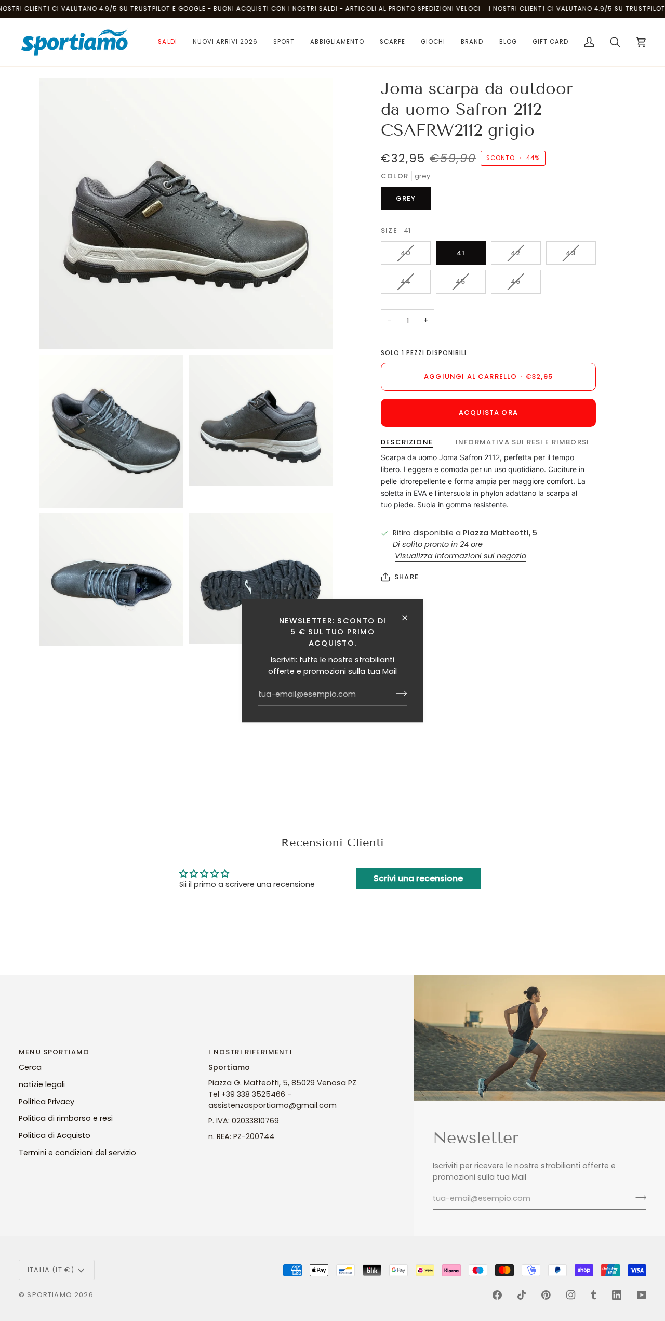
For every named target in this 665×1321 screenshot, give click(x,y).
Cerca (30, 1067)
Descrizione (407, 442)
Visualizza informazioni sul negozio (460, 556)
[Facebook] (497, 1295)
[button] (167, 42)
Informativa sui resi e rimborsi (522, 442)
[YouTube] (641, 1295)
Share (406, 577)
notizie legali (42, 1084)
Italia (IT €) (51, 1270)
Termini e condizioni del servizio (77, 1152)
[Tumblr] (593, 1295)
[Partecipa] (398, 693)
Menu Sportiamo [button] (54, 1052)
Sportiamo (49, 1295)
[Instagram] (571, 1295)
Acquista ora (488, 412)
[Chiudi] (409, 617)
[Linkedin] (616, 1295)
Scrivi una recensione (418, 878)
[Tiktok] (521, 1295)
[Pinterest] (546, 1295)
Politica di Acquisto (54, 1135)
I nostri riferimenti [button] (250, 1052)
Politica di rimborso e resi (66, 1118)
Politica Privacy (46, 1101)
